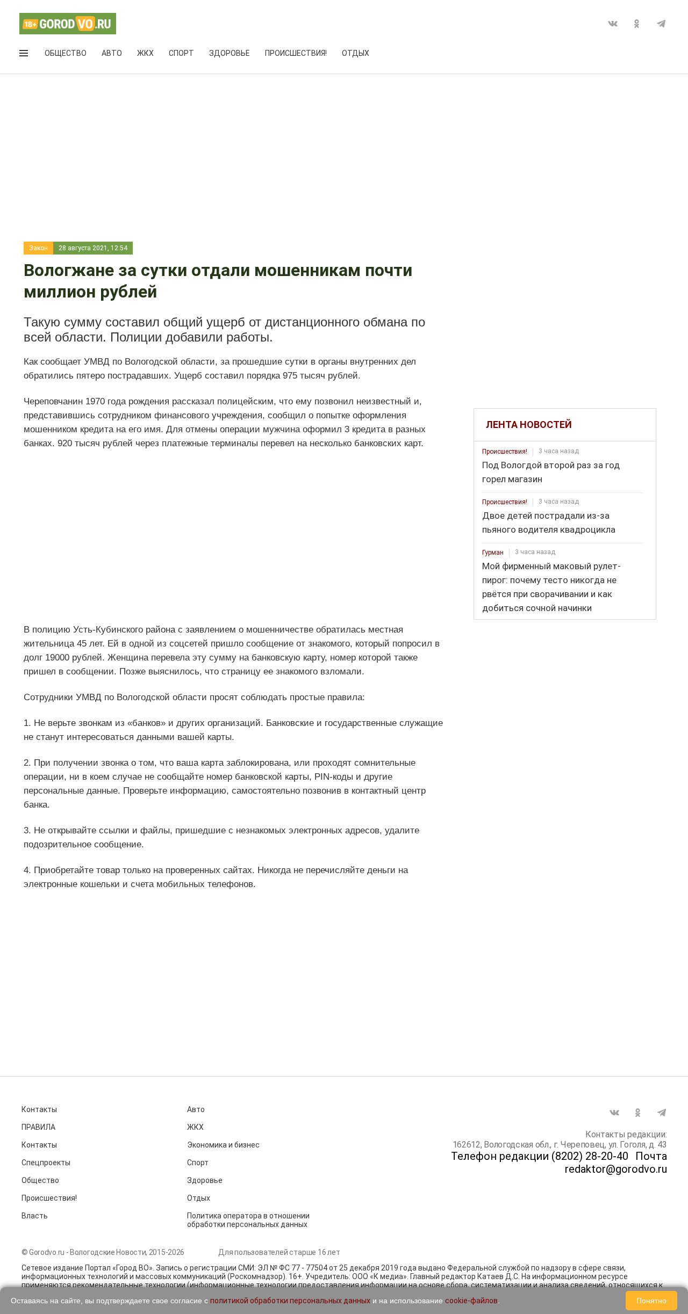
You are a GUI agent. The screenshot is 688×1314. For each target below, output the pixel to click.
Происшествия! (296, 53)
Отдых (355, 53)
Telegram (661, 24)
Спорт (181, 53)
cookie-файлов (471, 1300)
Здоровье (229, 53)
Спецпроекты (46, 1162)
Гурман (493, 552)
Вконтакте (613, 24)
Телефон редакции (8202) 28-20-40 (539, 1156)
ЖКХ (145, 53)
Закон (38, 248)
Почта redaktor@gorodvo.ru (616, 1162)
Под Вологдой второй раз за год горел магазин (551, 472)
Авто (112, 53)
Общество (66, 53)
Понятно (651, 1300)
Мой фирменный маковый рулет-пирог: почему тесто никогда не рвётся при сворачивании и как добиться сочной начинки (551, 587)
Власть (35, 1215)
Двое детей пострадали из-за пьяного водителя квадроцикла (548, 522)
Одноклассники (637, 24)
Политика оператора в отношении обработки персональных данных (248, 1220)
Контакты (39, 1109)
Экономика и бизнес (223, 1145)
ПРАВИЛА (38, 1127)
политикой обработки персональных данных (290, 1300)
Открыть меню (24, 55)
